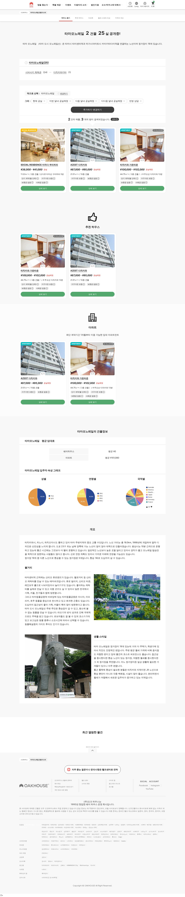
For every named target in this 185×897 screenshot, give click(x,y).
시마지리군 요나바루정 (49, 877)
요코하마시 (45, 849)
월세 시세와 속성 (104, 18)
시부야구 (136, 831)
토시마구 (161, 831)
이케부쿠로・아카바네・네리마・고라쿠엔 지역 (91, 825)
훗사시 (114, 837)
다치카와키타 (59, 72)
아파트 (90, 18)
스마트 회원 (86, 784)
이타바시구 (61, 834)
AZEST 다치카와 (78, 164)
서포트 (130, 6)
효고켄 (21, 865)
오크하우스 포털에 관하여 (63, 780)
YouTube (149, 789)
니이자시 (70, 841)
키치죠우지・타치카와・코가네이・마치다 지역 (57, 825)
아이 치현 (22, 853)
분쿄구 (74, 831)
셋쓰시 (50, 861)
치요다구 (45, 831)
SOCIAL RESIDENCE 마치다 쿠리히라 (39, 164)
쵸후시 (155, 834)
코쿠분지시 (69, 837)
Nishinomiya (84, 865)
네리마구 (70, 834)
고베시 (62, 865)
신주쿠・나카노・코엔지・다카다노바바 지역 (124, 825)
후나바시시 (55, 845)
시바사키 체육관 (33, 72)
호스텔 (111, 787)
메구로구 (112, 831)
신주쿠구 (67, 831)
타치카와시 (114, 834)
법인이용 (95, 5)
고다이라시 (106, 837)
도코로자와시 (79, 841)
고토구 (96, 831)
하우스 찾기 (65, 18)
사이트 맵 (112, 780)
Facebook (143, 785)
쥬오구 (52, 831)
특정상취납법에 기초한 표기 (64, 787)
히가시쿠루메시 (80, 837)
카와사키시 (55, 849)
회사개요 (58, 784)
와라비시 (116, 841)
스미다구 (89, 831)
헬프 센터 (85, 780)
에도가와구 (95, 834)
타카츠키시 (58, 861)
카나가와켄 (23, 849)
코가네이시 (53, 837)
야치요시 (82, 845)
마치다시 (45, 837)
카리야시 (45, 853)
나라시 (44, 869)
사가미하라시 (64, 849)
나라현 (21, 869)
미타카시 (132, 834)
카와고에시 (98, 841)
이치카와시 (45, 845)
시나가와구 (104, 831)
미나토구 (59, 831)
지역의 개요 (119, 18)
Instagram (155, 785)
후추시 (139, 834)
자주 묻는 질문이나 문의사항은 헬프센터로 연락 (95, 769)
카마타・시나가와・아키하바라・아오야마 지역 (57, 827)
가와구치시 (55, 841)
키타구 (44, 834)
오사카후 (22, 861)
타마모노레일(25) (39, 62)
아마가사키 (55, 865)
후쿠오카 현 (23, 873)
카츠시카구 (86, 834)
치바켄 (21, 845)
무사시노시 (123, 834)
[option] (43, 145)
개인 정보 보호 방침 (61, 790)
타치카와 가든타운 (129, 164)
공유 (114, 119)
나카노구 (144, 831)
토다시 (62, 841)
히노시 (61, 837)
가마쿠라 (74, 849)
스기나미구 (152, 831)
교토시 (44, 857)
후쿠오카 (45, 873)
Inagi (120, 837)
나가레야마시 (64, 845)
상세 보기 (43, 188)
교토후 (21, 857)
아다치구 (78, 834)
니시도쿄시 (97, 837)
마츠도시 (74, 845)
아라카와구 (52, 834)
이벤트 (68, 5)
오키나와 (22, 877)
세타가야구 (127, 831)
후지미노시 (108, 841)
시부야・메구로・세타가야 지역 (151, 825)
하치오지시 (105, 834)
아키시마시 (147, 834)
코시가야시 (89, 841)
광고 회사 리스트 (114, 784)
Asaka (123, 841)
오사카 (44, 861)
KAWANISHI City (72, 865)
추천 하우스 (79, 18)
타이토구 (81, 831)
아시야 (92, 865)
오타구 (119, 831)
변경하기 (64, 93)
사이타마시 (45, 841)
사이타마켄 (23, 841)
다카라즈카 (45, 865)
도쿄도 (21, 825)
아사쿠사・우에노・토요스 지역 (86, 827)
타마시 (89, 837)
